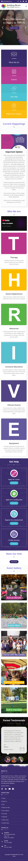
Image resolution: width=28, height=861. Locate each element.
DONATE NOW (14, 28)
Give (3, 804)
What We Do (14, 62)
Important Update (14, 152)
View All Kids (14, 561)
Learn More (14, 483)
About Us (4, 801)
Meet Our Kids (6, 807)
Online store (5, 820)
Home (3, 798)
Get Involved (5, 810)
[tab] (8, 759)
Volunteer (4, 816)
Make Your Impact (14, 114)
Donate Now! (5, 823)
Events (14, 79)
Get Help (14, 96)
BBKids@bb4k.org (7, 1)
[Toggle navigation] (26, 6)
